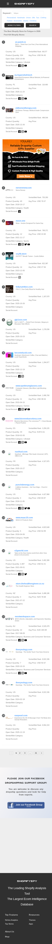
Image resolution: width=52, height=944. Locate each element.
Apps (31, 924)
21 (36, 753)
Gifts (33, 18)
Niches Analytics (11, 920)
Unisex (28, 18)
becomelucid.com (23, 353)
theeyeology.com (24, 649)
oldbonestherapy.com (25, 108)
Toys (37, 18)
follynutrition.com (24, 287)
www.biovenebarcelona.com (28, 419)
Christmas (33, 21)
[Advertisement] (26, 845)
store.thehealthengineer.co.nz (30, 584)
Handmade (21, 18)
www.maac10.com (24, 518)
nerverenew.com (24, 188)
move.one (20, 221)
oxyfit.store (21, 254)
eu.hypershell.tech (23, 75)
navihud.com (21, 452)
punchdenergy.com (25, 485)
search (32, 25)
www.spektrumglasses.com (29, 386)
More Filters (14, 25)
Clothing (43, 18)
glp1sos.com (21, 320)
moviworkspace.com (25, 616)
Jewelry (25, 21)
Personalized (11, 18)
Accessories (18, 21)
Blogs (7, 937)
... (30, 753)
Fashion (9, 21)
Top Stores (9, 924)
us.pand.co (20, 42)
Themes (32, 920)
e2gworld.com (21, 551)
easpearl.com (21, 715)
